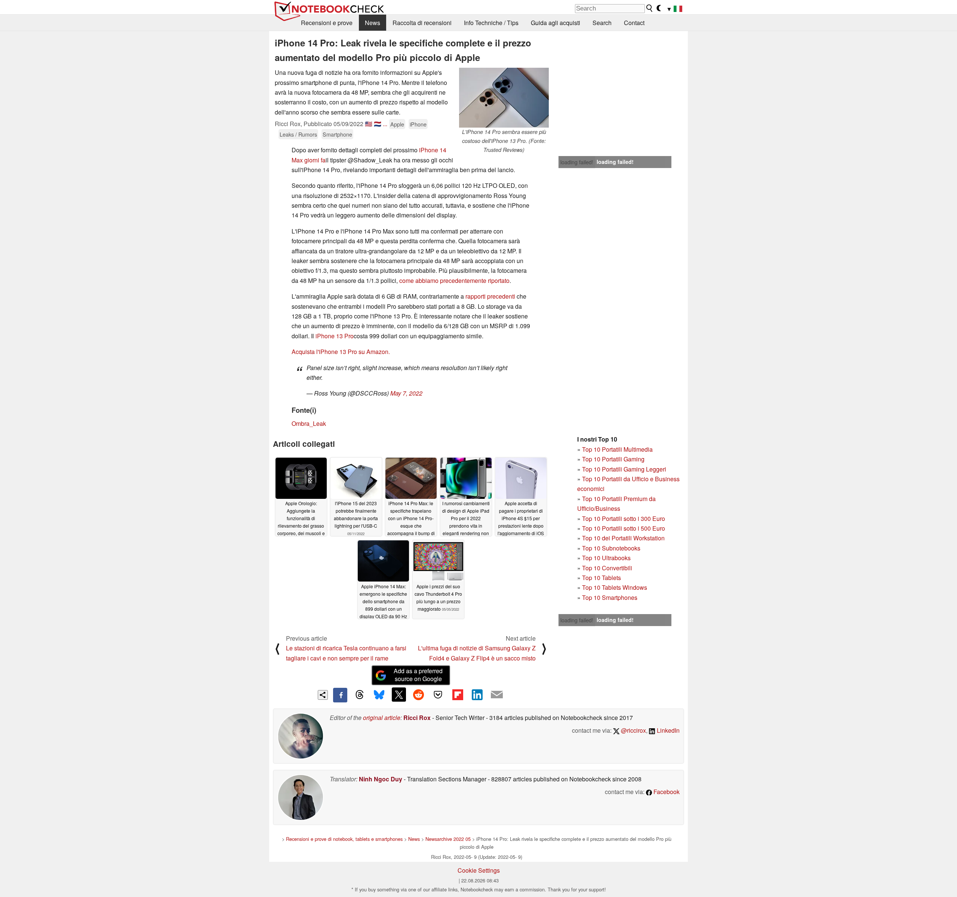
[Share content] (323, 695)
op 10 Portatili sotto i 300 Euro (625, 518)
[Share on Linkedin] (477, 694)
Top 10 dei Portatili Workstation (623, 538)
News (372, 22)
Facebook (666, 791)
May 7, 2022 (406, 393)
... (385, 123)
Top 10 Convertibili (607, 568)
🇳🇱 (377, 123)
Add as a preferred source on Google (418, 674)
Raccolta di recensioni (422, 22)
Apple (397, 124)
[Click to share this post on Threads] (360, 695)
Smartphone (337, 134)
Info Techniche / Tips (491, 22)
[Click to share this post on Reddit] (418, 694)
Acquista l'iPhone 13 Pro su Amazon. (341, 351)
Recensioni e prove (327, 22)
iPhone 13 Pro (335, 336)
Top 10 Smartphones (609, 597)
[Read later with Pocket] (438, 694)
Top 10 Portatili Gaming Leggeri (624, 469)
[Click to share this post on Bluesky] (379, 695)
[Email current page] (497, 695)
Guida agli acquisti (555, 22)
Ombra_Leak (309, 423)
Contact (634, 22)
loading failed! (576, 162)
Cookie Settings (479, 870)
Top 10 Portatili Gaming (613, 459)
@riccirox (632, 730)
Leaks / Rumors (298, 134)
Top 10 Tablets (601, 577)
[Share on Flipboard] (457, 694)
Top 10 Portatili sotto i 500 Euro (623, 528)
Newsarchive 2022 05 (448, 838)
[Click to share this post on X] (399, 694)
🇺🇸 (368, 123)
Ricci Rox (417, 717)
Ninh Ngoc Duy (380, 779)
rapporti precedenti (490, 296)
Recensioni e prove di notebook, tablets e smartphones (344, 838)
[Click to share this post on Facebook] (340, 695)
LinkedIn (667, 730)
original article (381, 717)
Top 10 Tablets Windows (614, 587)
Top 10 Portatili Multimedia (617, 449)
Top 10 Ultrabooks (606, 557)
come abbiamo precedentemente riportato (454, 280)
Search (602, 22)
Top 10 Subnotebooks (611, 548)
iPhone (418, 124)
